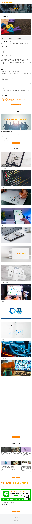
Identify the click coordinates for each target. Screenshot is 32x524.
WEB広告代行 (3, 339)
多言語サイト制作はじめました (6, 98)
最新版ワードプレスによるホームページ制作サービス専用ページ (14, 136)
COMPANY (17, 516)
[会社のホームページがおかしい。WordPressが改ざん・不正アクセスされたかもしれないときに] (26, 449)
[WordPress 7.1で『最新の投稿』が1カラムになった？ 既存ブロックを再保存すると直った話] (6, 449)
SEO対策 (2, 225)
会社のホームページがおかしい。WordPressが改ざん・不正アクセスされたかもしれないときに (26, 453)
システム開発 (2, 187)
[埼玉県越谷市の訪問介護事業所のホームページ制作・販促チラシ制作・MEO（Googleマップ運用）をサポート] (26, 463)
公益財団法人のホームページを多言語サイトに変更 (9, 100)
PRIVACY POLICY (25, 516)
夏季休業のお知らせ (13, 466)
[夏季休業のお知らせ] (16, 463)
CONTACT (16, 511)
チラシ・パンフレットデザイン (5, 282)
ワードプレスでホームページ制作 (16, 517)
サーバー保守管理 (3, 358)
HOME (4, 516)
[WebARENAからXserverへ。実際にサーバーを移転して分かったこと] (16, 449)
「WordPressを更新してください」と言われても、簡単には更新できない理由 (5, 467)
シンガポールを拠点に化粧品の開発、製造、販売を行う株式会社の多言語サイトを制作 (14, 99)
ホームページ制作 (3, 168)
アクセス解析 (2, 301)
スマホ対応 (2, 244)
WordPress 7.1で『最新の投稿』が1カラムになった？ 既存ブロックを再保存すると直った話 (5, 453)
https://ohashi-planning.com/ (6, 487)
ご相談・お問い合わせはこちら (16, 104)
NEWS (16, 477)
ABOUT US (16, 142)
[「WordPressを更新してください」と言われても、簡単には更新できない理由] (6, 463)
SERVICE (11, 516)
